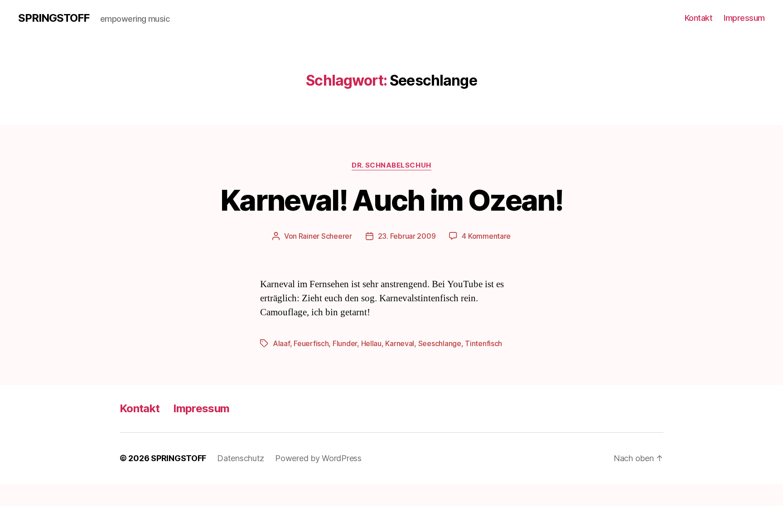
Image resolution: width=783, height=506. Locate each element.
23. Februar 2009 (407, 236)
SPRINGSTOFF (53, 18)
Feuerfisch (311, 343)
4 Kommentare (486, 236)
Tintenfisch (483, 343)
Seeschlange (439, 343)
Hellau (371, 343)
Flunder (345, 343)
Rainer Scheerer (325, 236)
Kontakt (699, 18)
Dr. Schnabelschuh (391, 165)
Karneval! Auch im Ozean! (391, 200)
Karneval (399, 343)
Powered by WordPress (318, 458)
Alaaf (281, 343)
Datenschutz (240, 458)
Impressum (744, 18)
